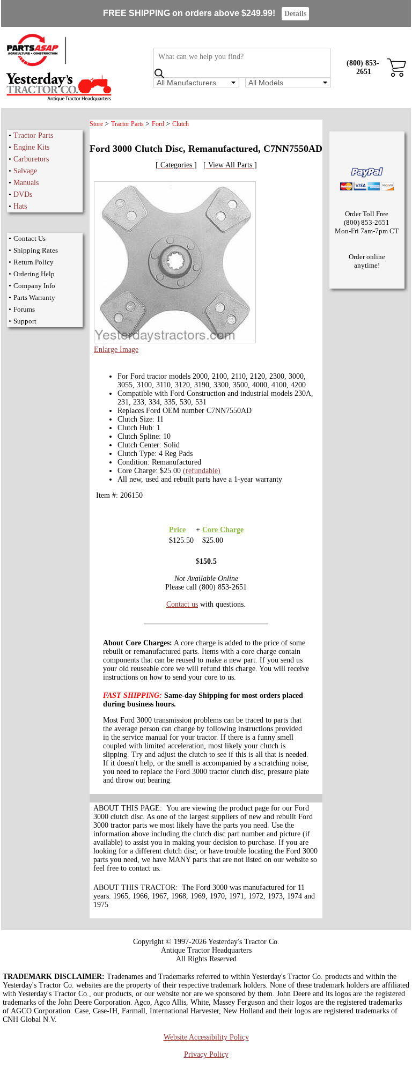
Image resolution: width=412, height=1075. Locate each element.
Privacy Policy (206, 1054)
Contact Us (29, 238)
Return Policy (33, 262)
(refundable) (201, 471)
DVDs (22, 194)
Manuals (26, 183)
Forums (24, 309)
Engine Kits (31, 147)
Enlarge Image (116, 349)
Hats (20, 206)
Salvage (25, 171)
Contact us (182, 604)
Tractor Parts (33, 135)
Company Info (34, 286)
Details (295, 14)
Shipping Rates (35, 250)
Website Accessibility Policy (206, 1037)
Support (24, 321)
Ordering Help (34, 274)
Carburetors (31, 159)
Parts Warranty (34, 297)
